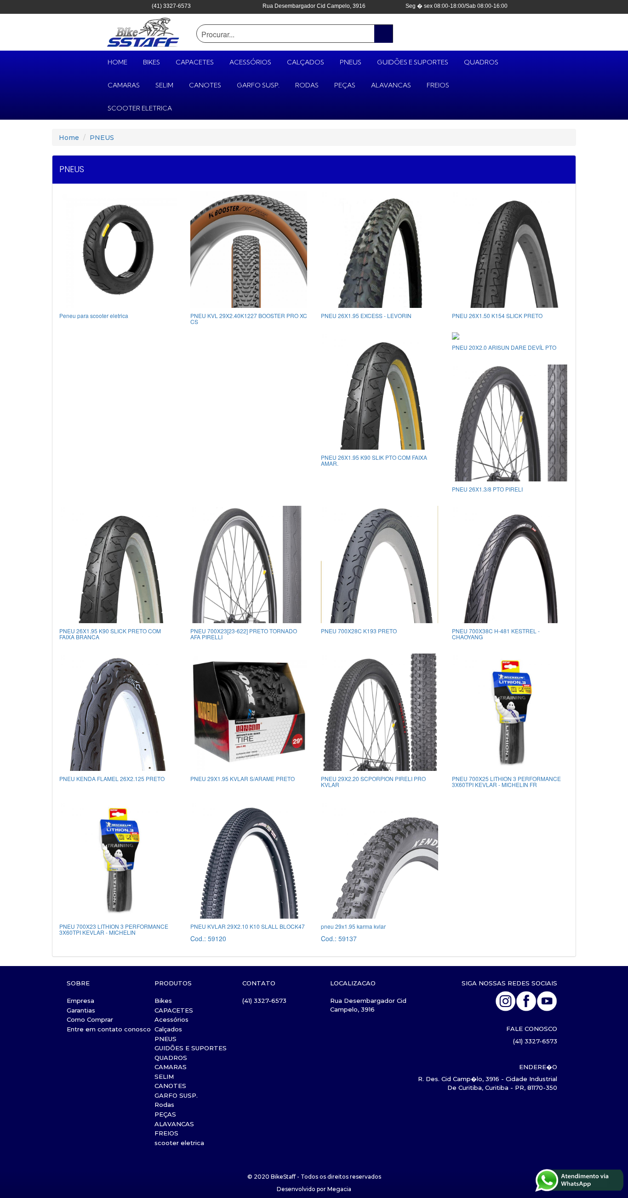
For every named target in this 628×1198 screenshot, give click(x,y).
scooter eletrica (140, 108)
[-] (510, 810)
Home (69, 137)
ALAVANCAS (391, 85)
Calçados (305, 62)
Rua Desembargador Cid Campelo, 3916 (368, 1005)
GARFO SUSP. (258, 85)
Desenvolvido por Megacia (314, 1189)
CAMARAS (124, 85)
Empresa (80, 1000)
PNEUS (350, 62)
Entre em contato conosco (109, 1029)
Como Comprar (90, 1019)
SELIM (164, 85)
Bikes (151, 62)
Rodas (307, 85)
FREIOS (438, 85)
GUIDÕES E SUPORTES (412, 62)
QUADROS (481, 62)
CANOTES (205, 85)
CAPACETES (195, 62)
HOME (117, 62)
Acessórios (250, 62)
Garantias (81, 1010)
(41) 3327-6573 (264, 1000)
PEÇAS (344, 85)
